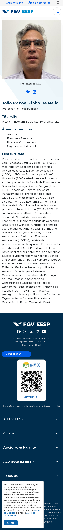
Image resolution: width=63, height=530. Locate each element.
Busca (57, 3)
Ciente (10, 522)
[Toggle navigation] (57, 11)
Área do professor (39, 3)
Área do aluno (14, 3)
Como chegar (13, 354)
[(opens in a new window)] (28, 92)
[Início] (19, 11)
